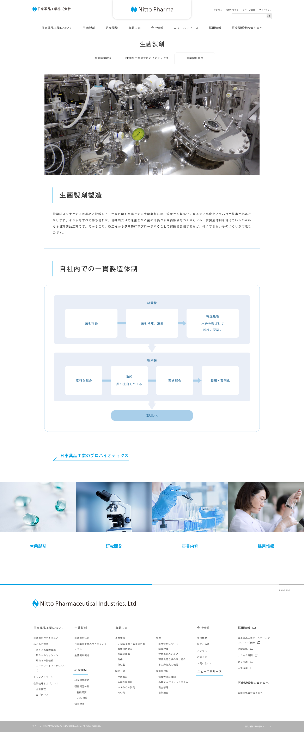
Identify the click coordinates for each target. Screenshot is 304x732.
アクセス (218, 10)
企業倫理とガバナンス (46, 683)
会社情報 (157, 27)
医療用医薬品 (125, 649)
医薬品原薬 (124, 654)
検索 (269, 16)
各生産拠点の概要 (168, 665)
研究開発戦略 (81, 680)
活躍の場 (243, 649)
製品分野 (120, 671)
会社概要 (202, 638)
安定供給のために (168, 654)
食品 (120, 659)
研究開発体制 (81, 686)
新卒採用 (243, 662)
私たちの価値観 (44, 660)
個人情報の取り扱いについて (258, 726)
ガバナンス (42, 695)
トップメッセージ (43, 677)
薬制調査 (163, 692)
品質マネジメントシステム (173, 682)
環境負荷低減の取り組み (172, 659)
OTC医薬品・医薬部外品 (131, 644)
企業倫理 (41, 689)
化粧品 (121, 665)
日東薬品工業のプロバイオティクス (146, 58)
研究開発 (111, 27)
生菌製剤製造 (81, 655)
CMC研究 (82, 697)
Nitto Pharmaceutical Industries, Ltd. (85, 603)
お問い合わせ (232, 10)
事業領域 (120, 638)
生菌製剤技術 (103, 58)
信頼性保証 (162, 671)
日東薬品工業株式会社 (51, 9)
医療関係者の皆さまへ (247, 27)
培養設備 (163, 649)
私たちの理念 (41, 644)
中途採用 (243, 668)
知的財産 (79, 704)
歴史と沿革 (203, 644)
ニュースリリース (186, 27)
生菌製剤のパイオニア (46, 638)
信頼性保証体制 (167, 677)
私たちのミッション (47, 655)
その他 (121, 692)
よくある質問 (245, 655)
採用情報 (215, 27)
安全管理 (163, 687)
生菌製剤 (89, 27)
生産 (158, 638)
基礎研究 (82, 692)
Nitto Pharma (152, 9)
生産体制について (168, 644)
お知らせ (202, 657)
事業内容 (134, 27)
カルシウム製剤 (126, 687)
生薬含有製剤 (125, 682)
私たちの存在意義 (46, 650)
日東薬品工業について (56, 27)
